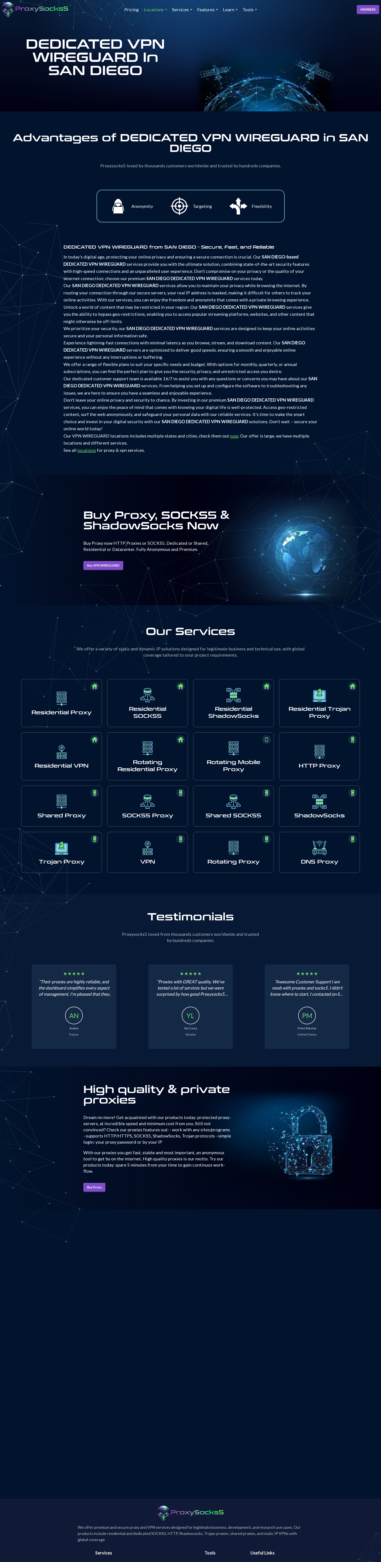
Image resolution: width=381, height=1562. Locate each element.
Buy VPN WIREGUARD (103, 565)
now (234, 435)
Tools (248, 9)
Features (206, 9)
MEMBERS (367, 9)
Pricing (131, 9)
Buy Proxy (94, 1187)
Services (180, 9)
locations (86, 450)
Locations (154, 9)
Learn (228, 9)
